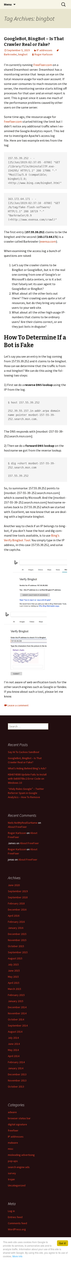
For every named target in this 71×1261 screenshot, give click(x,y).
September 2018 (18, 897)
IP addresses (44, 50)
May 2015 (13, 976)
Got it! (62, 1243)
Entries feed (15, 1217)
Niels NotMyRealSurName (22, 822)
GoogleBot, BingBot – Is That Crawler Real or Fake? (34, 41)
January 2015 (15, 1001)
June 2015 (14, 970)
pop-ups (13, 1161)
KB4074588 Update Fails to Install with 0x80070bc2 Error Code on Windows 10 (27, 778)
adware (12, 1112)
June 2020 (14, 885)
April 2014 (13, 1056)
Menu (8, 4)
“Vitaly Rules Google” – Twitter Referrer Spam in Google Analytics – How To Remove (26, 793)
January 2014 (15, 1068)
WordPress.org (17, 1229)
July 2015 (13, 964)
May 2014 (13, 1050)
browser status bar (19, 1118)
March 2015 (14, 989)
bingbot (22, 54)
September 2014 (18, 1025)
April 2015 (13, 983)
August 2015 (15, 958)
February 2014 (16, 1062)
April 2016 (13, 915)
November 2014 (17, 1013)
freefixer (13, 1130)
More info (17, 1256)
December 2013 (17, 1074)
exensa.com (48, 241)
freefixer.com (13, 121)
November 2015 (17, 940)
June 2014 (14, 1044)
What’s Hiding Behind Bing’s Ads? (27, 768)
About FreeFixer (17, 827)
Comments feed (17, 1223)
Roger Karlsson (44, 54)
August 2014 (15, 1031)
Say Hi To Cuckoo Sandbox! (23, 752)
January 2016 (15, 928)
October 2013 (16, 1086)
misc (10, 1149)
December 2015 (17, 934)
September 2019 (18, 891)
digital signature (17, 1124)
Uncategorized (16, 1185)
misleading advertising (21, 1155)
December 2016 (17, 909)
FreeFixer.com (42, 65)
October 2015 (16, 946)
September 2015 (18, 952)
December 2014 (17, 1007)
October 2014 (16, 1019)
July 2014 (13, 1037)
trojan (11, 1179)
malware (13, 1142)
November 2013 (17, 1080)
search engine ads (19, 1167)
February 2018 (16, 903)
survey (12, 1173)
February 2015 (16, 995)
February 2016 (16, 921)
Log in (11, 1211)
